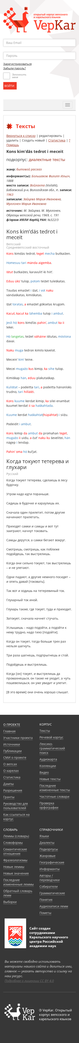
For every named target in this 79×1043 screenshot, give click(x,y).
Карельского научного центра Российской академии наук (48, 941)
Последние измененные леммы (18, 882)
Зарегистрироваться (17, 64)
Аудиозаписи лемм (54, 906)
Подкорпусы (49, 849)
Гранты (8, 797)
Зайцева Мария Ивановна (42, 199)
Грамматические (52, 893)
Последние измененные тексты (55, 787)
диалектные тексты (47, 159)
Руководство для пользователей (15, 805)
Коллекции (48, 766)
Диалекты (47, 842)
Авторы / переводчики (50, 877)
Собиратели (49, 886)
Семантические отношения (15, 851)
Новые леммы (13, 867)
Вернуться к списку (21, 136)
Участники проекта (18, 738)
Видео (44, 772)
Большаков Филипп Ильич (51, 176)
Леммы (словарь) (16, 836)
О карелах (11, 771)
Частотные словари (54, 796)
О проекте (11, 724)
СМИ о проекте (14, 757)
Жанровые (48, 856)
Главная (9, 731)
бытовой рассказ (29, 169)
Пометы (45, 913)
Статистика (56, 140)
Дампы (8, 784)
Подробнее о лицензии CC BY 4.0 (29, 980)
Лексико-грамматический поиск (52, 748)
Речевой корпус (51, 737)
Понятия (46, 900)
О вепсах (10, 764)
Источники (11, 744)
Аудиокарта (48, 759)
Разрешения (12, 790)
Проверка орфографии (49, 805)
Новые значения (16, 873)
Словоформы (13, 842)
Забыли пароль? (14, 68)
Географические (52, 862)
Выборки (10, 902)
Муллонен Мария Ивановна (26, 204)
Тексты (45, 731)
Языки (44, 836)
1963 (9, 194)
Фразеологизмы (15, 860)
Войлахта (37, 185)
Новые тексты (50, 779)
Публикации (12, 751)
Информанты (50, 869)
